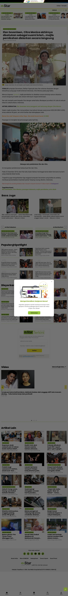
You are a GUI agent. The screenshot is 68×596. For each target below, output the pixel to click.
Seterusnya (34, 313)
